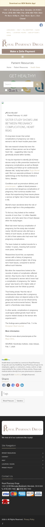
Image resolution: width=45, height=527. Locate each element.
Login (9, 35)
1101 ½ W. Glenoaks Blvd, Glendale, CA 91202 (22, 10)
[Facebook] (41, 25)
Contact (5, 457)
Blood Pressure (8, 401)
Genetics (20, 401)
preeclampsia (10, 186)
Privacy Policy (7, 467)
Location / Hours (19, 32)
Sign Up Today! (33, 32)
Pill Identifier (28, 30)
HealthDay (17, 375)
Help (18, 30)
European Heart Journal (14, 326)
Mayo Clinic (9, 339)
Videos (27, 90)
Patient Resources (21, 67)
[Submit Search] (37, 84)
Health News (13, 90)
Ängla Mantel (34, 170)
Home (9, 67)
